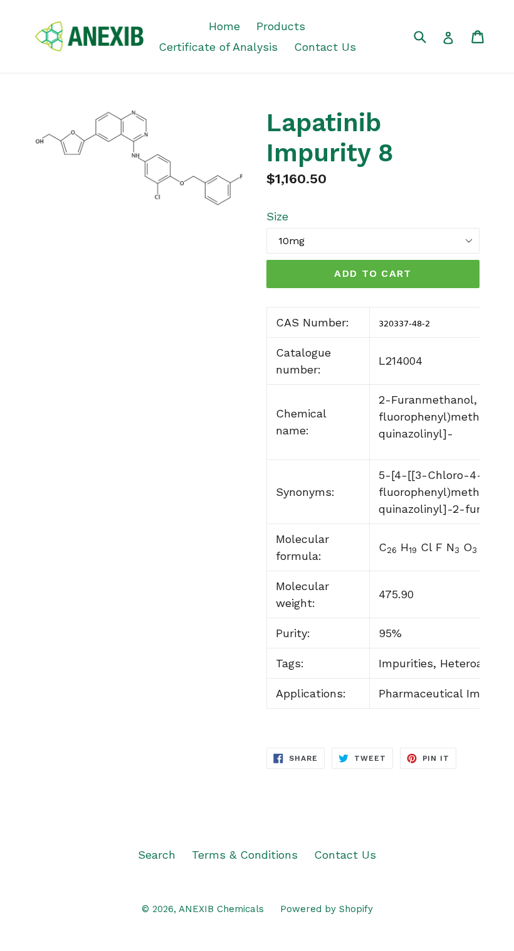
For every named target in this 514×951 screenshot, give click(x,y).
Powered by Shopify (326, 909)
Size (277, 216)
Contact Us (325, 46)
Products (280, 26)
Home (224, 26)
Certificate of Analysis (218, 46)
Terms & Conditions (245, 854)
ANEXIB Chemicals (221, 909)
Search (157, 854)
